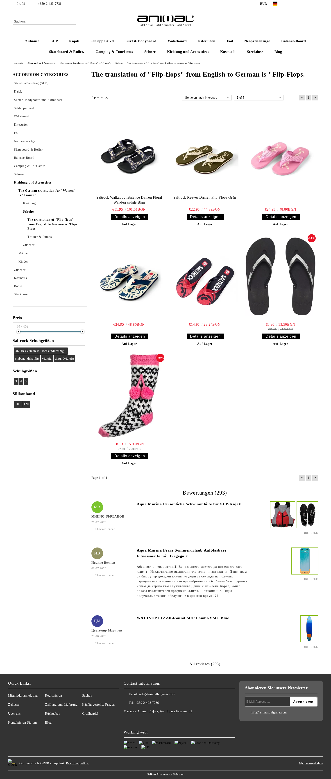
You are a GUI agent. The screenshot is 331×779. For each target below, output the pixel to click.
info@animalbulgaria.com (157, 694)
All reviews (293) (204, 664)
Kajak (74, 41)
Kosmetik (228, 52)
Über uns (14, 713)
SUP (54, 41)
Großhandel (90, 713)
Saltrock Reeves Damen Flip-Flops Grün (204, 197)
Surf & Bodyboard (141, 41)
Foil (230, 41)
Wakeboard (177, 41)
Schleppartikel (102, 41)
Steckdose (255, 52)
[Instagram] (302, 3)
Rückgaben (52, 713)
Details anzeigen (129, 217)
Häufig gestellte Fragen (98, 704)
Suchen (87, 695)
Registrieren (53, 695)
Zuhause (32, 41)
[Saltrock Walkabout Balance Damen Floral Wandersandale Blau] (129, 151)
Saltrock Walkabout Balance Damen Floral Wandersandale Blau (129, 199)
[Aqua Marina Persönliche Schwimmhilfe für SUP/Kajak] (282, 518)
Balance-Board (293, 41)
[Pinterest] (315, 3)
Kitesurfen (206, 41)
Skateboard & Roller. (66, 52)
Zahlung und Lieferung (61, 704)
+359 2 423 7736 (49, 3)
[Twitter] (295, 3)
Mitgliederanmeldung (23, 695)
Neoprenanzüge (257, 41)
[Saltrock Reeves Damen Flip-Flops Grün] (205, 151)
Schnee (150, 52)
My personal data (311, 763)
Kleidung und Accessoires (188, 52)
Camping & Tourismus (114, 52)
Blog (278, 52)
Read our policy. (77, 763)
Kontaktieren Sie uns (22, 722)
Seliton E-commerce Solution (165, 774)
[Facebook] (288, 3)
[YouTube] (309, 3)
